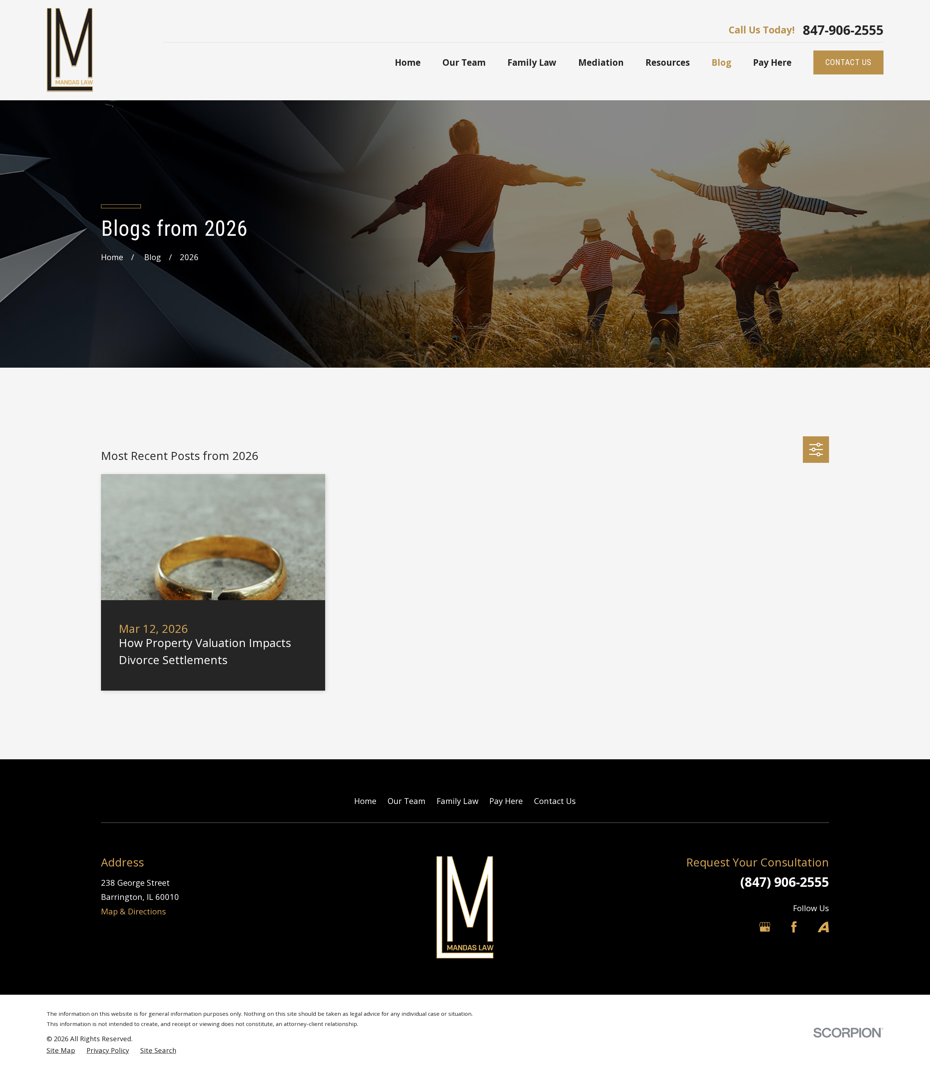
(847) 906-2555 (784, 881)
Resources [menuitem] (668, 62)
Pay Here (506, 800)
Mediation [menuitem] (601, 62)
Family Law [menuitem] (532, 62)
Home (365, 800)
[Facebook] (794, 927)
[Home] (69, 50)
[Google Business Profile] (765, 927)
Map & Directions (133, 911)
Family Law (457, 800)
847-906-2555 (843, 30)
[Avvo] (823, 927)
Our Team (406, 800)
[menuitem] (60, 1050)
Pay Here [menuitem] (772, 62)
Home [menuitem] (408, 62)
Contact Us (555, 800)
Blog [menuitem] (721, 62)
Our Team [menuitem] (464, 62)
